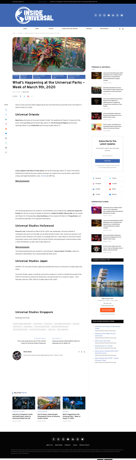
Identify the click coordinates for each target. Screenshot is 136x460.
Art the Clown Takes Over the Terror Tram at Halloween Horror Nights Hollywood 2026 (113, 248)
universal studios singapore (38, 329)
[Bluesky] (6, 133)
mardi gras (76, 324)
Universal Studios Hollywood (39, 77)
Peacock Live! (17, 327)
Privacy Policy (106, 167)
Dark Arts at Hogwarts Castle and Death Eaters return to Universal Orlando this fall (73, 2)
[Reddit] (6, 129)
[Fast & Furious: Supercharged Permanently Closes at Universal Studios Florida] (49, 403)
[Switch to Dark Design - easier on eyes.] (120, 29)
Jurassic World (37, 324)
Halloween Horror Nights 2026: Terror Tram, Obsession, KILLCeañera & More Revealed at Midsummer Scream (113, 210)
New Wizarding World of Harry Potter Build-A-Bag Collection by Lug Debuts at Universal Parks (113, 89)
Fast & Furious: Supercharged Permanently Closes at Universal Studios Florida (49, 417)
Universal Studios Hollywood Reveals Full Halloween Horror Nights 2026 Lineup (112, 115)
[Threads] (6, 138)
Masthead (58, 445)
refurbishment (28, 327)
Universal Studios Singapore (73, 77)
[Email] (6, 147)
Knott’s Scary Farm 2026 (102, 341)
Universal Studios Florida (42, 327)
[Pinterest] (6, 124)
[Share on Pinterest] (28, 96)
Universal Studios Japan (58, 77)
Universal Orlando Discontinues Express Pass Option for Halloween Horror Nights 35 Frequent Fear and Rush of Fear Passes (112, 102)
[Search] (123, 29)
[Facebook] (6, 110)
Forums (51, 28)
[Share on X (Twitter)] (24, 96)
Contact (68, 445)
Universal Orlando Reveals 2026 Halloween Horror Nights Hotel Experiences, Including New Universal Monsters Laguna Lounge (113, 76)
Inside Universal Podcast (70, 28)
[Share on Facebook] (20, 96)
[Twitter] (6, 114)
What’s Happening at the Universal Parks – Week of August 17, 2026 (71, 417)
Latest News (48, 324)
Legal (75, 445)
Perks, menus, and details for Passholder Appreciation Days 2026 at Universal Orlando (112, 126)
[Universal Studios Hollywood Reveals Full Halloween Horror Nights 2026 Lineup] (96, 116)
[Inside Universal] (33, 15)
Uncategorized (42, 411)
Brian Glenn (26, 92)
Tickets (43, 176)
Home (25, 28)
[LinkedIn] (6, 119)
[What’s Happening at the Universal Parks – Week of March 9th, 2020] (48, 54)
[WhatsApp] (6, 143)
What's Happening (62, 329)
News (37, 28)
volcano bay (51, 329)
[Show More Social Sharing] (32, 96)
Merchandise (104, 28)
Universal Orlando (24, 77)
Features (89, 28)
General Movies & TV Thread (103, 346)
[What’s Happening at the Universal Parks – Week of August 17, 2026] (74, 403)
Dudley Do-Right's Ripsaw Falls (22, 324)
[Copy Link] (6, 152)
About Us (49, 445)
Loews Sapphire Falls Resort (62, 324)
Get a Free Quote (107, 310)
